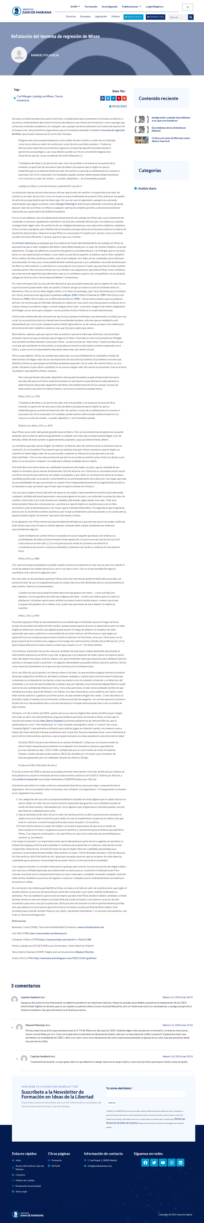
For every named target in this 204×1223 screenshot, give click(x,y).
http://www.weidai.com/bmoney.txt (48, 933)
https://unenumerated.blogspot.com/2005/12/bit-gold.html (64, 958)
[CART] (187, 7)
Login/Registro (155, 6)
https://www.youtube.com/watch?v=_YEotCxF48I (65, 939)
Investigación (110, 6)
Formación (91, 6)
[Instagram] (172, 1163)
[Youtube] (163, 1163)
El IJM (74, 6)
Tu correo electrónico (118, 1088)
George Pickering (65, 203)
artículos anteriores (25, 243)
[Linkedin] (180, 1163)
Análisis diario (147, 188)
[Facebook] (145, 1163)
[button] (102, 98)
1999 (103, 295)
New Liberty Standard (51, 720)
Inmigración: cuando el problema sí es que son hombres (171, 119)
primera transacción (27, 779)
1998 (26, 298)
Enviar (112, 1103)
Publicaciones (130, 6)
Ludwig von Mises (43, 96)
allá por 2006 (70, 295)
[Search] (191, 17)
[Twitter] (154, 1163)
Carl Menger (24, 96)
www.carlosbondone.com (91, 927)
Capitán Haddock (30, 997)
